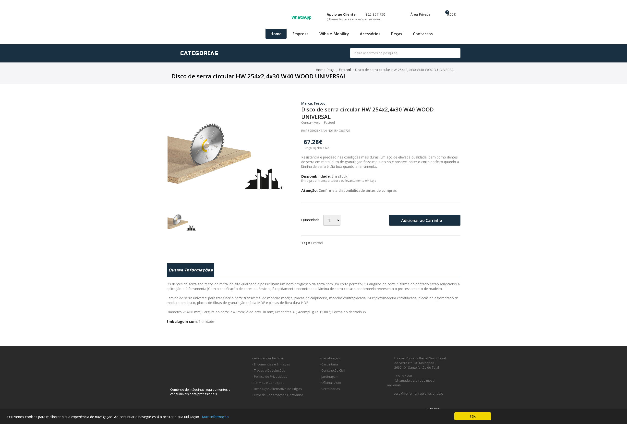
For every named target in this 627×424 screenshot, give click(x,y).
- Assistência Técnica (267, 358)
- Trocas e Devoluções (268, 370)
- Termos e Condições (268, 382)
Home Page (325, 69)
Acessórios (370, 33)
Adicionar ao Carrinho (422, 220)
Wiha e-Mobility (334, 33)
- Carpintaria (329, 364)
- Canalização (330, 358)
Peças (396, 33)
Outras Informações (191, 270)
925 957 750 (356, 16)
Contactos (423, 33)
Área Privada (420, 14)
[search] (451, 53)
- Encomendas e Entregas (271, 364)
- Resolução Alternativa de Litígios (277, 389)
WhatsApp (302, 17)
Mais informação (215, 416)
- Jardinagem (329, 376)
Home (276, 33)
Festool (345, 69)
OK (473, 416)
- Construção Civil (332, 370)
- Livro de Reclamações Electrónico (277, 395)
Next (295, 147)
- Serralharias (330, 389)
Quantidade (310, 220)
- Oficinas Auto (330, 382)
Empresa (300, 33)
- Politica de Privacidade (270, 376)
